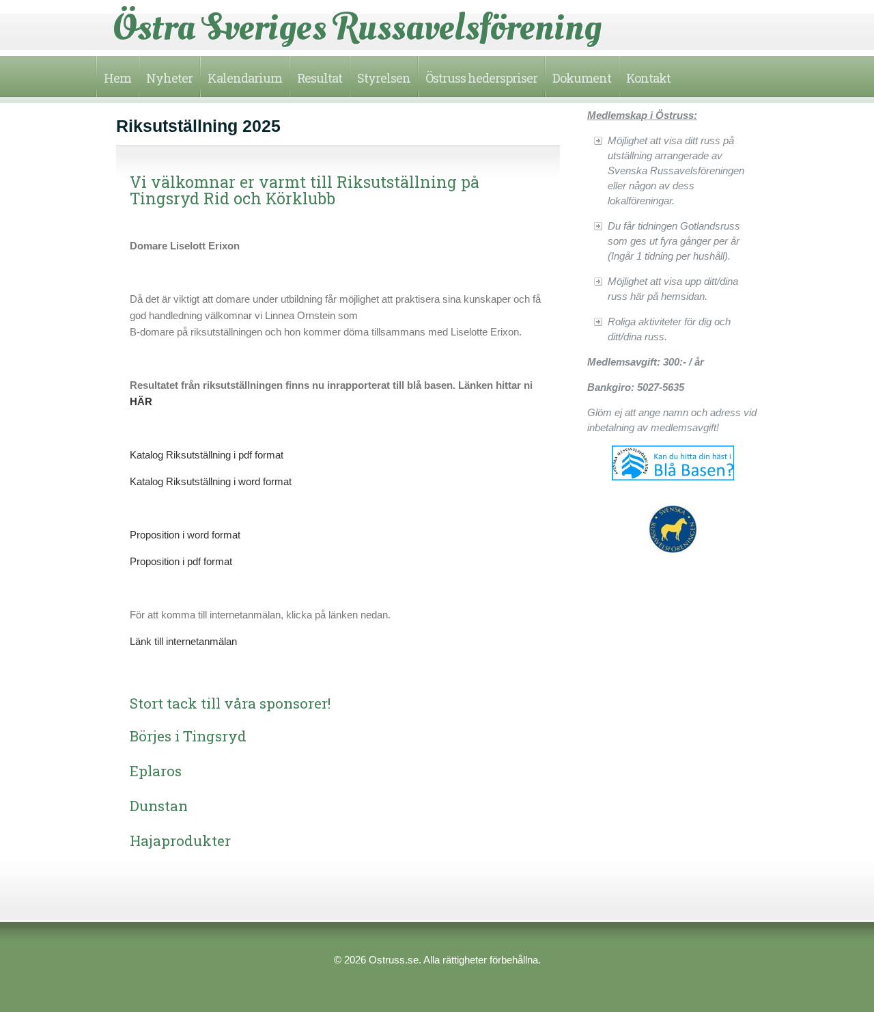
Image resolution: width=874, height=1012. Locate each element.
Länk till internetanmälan (183, 641)
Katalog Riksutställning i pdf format (206, 455)
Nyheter (169, 78)
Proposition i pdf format (181, 561)
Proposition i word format (185, 535)
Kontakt (648, 78)
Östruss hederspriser (481, 78)
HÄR (141, 401)
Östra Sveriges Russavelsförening (357, 27)
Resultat (319, 78)
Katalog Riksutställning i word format (211, 481)
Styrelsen (383, 78)
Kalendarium (245, 78)
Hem (117, 78)
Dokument (581, 78)
